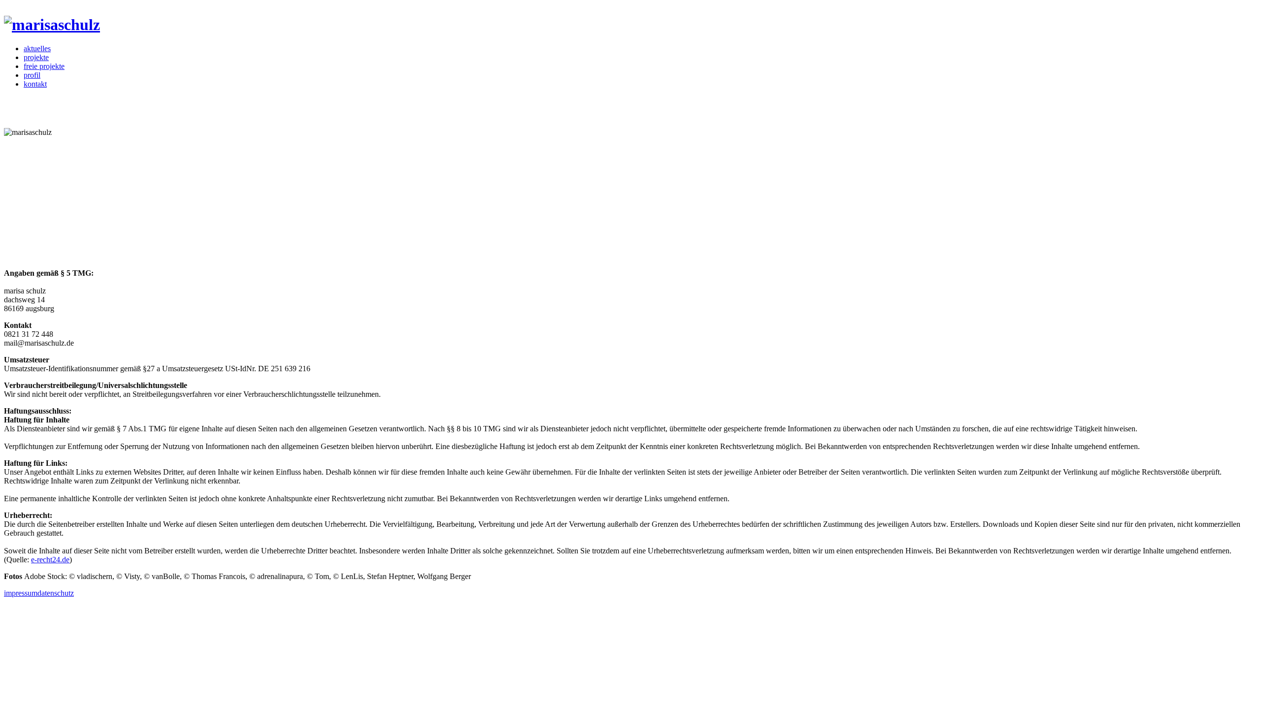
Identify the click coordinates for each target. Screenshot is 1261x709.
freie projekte (44, 66)
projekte (36, 57)
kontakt (35, 84)
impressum (20, 593)
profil (32, 75)
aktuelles (37, 48)
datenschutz (55, 593)
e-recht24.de (50, 559)
